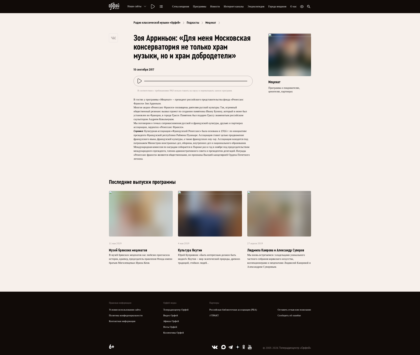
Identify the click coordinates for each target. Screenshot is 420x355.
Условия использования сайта (125, 309)
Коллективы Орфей (173, 332)
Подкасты (193, 22)
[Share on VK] (113, 38)
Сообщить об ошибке (289, 315)
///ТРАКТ (214, 315)
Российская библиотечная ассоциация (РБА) (233, 309)
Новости (215, 6)
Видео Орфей (170, 315)
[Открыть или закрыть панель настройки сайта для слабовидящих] (302, 6)
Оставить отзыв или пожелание (294, 309)
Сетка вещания (180, 6)
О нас (293, 6)
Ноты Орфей (170, 327)
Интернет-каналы (234, 6)
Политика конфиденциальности (126, 315)
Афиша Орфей (171, 321)
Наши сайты (134, 6)
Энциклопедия (256, 6)
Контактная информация (122, 321)
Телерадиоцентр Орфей (176, 309)
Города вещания (277, 6)
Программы (199, 6)
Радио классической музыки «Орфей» (157, 22)
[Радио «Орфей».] (152, 6)
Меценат (210, 22)
